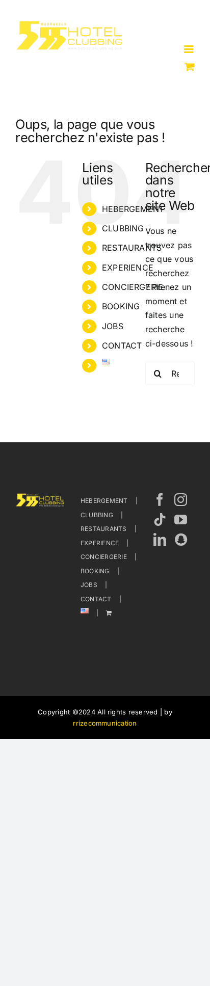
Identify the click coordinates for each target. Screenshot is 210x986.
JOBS (112, 326)
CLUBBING (123, 228)
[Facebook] (159, 499)
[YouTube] (180, 519)
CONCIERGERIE (133, 287)
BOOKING (121, 306)
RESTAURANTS (132, 248)
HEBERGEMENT (133, 209)
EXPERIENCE (127, 267)
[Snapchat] (181, 539)
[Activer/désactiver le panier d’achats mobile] (190, 66)
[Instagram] (180, 499)
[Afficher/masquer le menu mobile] (189, 49)
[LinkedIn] (159, 539)
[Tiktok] (159, 519)
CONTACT (122, 345)
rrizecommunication (105, 723)
